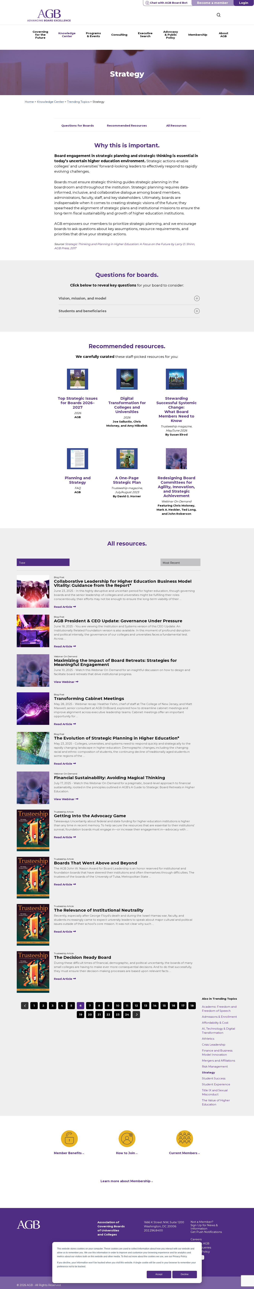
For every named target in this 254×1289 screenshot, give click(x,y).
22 (108, 1014)
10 (117, 1005)
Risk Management (215, 1066)
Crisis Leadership (213, 1044)
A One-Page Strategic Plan (127, 480)
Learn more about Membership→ (127, 1181)
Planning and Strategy (78, 480)
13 (145, 1005)
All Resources (176, 125)
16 (173, 1005)
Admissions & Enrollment (219, 1016)
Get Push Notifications (206, 1232)
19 (80, 1014)
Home (29, 101)
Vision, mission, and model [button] (82, 298)
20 (90, 1014)
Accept (158, 1274)
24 (127, 1014)
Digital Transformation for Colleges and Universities (127, 405)
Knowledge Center (50, 101)
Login (243, 3)
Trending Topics (78, 101)
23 (118, 1014)
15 (164, 1005)
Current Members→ (184, 1153)
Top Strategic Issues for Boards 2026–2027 (78, 403)
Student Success (213, 1078)
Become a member (212, 3)
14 (155, 1005)
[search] (218, 15)
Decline (185, 1274)
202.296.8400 (153, 1230)
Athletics (208, 1038)
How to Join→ (127, 1153)
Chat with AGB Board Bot (168, 2)
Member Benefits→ (69, 1153)
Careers (196, 1239)
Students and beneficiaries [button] (82, 311)
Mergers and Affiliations (218, 1060)
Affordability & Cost (215, 1022)
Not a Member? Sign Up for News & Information (204, 1225)
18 (192, 1005)
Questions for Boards (77, 125)
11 (127, 1005)
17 (182, 1005)
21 (99, 1014)
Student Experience (216, 1084)
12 (136, 1005)
